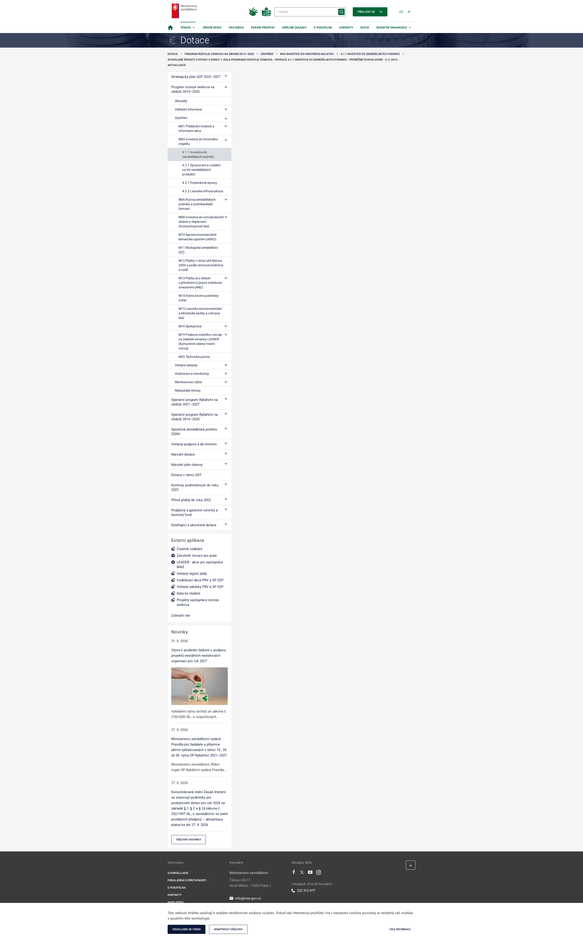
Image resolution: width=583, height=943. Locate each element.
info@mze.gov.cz (248, 898)
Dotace (173, 54)
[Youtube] (310, 873)
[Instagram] (318, 873)
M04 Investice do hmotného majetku (307, 54)
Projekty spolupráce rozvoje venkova (198, 602)
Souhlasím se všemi (186, 929)
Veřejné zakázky (294, 27)
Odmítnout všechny (228, 929)
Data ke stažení (188, 593)
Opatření (267, 54)
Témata (185, 27)
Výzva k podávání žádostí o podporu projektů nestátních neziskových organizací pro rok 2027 (198, 655)
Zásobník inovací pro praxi (197, 556)
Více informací (400, 929)
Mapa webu (176, 902)
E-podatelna (323, 27)
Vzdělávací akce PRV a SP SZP (200, 580)
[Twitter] (302, 873)
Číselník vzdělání (189, 549)
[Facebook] (294, 873)
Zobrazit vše (180, 615)
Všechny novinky (188, 839)
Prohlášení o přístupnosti (187, 880)
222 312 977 (306, 891)
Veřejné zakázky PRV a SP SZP (200, 587)
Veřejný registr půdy (192, 573)
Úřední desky (212, 27)
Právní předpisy (263, 27)
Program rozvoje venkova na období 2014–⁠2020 (219, 54)
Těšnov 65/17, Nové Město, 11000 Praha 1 (250, 883)
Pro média (236, 27)
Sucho (364, 27)
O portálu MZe (178, 873)
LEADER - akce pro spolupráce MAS (200, 564)
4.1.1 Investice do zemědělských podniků (370, 54)
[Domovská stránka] (170, 27)
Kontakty (346, 27)
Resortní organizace (391, 27)
